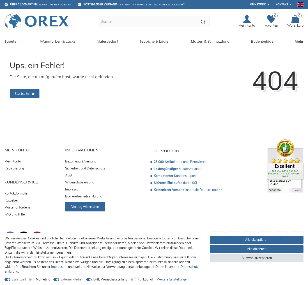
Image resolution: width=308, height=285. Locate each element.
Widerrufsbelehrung (79, 182)
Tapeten (11, 41)
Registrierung (14, 168)
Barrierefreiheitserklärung (83, 196)
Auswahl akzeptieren (256, 258)
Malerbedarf (107, 41)
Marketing (43, 279)
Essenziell (19, 279)
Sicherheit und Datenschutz (85, 168)
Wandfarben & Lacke (58, 41)
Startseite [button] (22, 94)
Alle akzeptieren (256, 240)
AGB (68, 175)
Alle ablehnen (257, 249)
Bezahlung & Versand (80, 161)
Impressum (73, 189)
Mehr (299, 41)
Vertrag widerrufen (85, 207)
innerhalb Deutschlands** (188, 190)
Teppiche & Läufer (154, 41)
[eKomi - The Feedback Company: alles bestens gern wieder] (285, 166)
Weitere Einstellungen (172, 279)
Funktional (145, 279)
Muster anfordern (17, 207)
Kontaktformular (16, 193)
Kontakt (282, 4)
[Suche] (203, 21)
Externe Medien (72, 279)
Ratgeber (11, 200)
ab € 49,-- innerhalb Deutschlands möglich (134, 4)
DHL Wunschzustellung (110, 279)
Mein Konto (258, 4)
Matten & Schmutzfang (210, 41)
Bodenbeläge (262, 41)
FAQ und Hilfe (15, 214)
